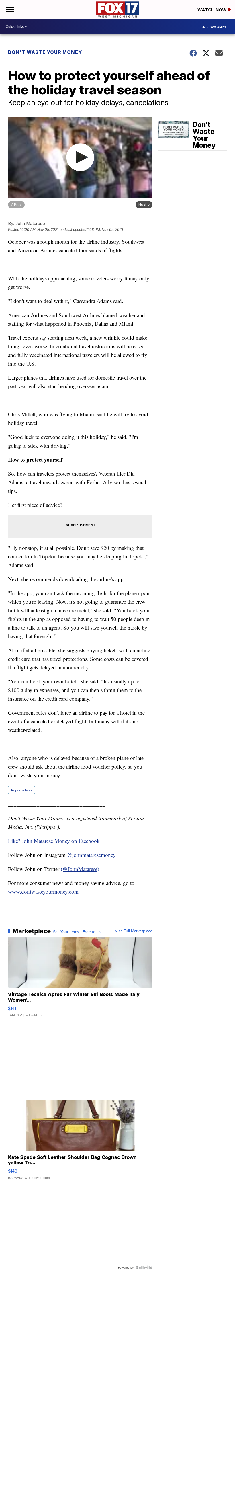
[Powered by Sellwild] (144, 1267)
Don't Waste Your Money (45, 52)
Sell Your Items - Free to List (78, 932)
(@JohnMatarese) (80, 868)
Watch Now (212, 10)
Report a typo (21, 790)
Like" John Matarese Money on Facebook (54, 840)
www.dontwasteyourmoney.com (43, 891)
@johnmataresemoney (91, 854)
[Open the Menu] (9, 9)
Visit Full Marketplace (133, 931)
